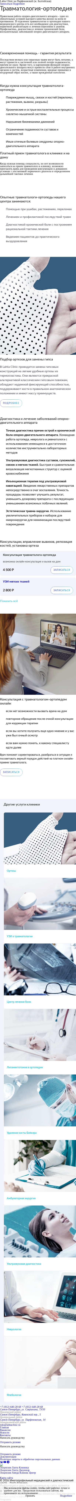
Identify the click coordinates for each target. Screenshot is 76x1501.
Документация (8, 1456)
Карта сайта (6, 1478)
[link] (2, 1462)
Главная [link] (4, 1427)
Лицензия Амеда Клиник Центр (18, 1472)
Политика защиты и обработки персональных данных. (30, 1459)
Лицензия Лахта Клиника (14, 1467)
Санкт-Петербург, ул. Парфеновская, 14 (22, 1419)
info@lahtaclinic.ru (10, 1425)
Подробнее (19, 3)
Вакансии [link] (5, 1430)
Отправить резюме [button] (10, 1442)
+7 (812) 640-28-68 (10, 1407)
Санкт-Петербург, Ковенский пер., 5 (20, 1414)
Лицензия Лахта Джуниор (15, 1470)
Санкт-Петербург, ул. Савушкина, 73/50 (22, 1409)
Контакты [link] (5, 1435)
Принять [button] (30, 1496)
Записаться (6, 3)
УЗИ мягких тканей (16, 581)
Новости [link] (4, 1432)
